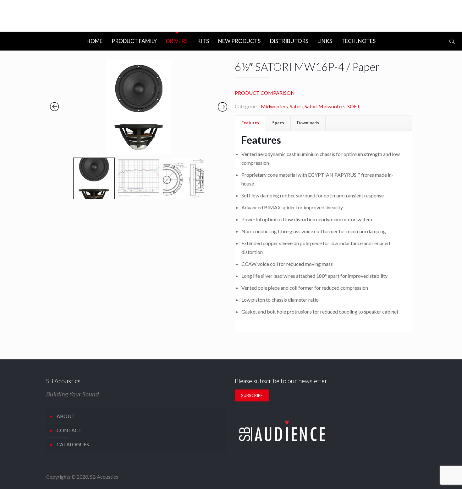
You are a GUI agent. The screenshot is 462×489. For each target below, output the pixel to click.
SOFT (353, 106)
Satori (296, 106)
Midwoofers (274, 106)
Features (250, 122)
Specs (278, 122)
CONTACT (69, 430)
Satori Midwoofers (325, 106)
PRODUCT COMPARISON (265, 93)
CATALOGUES (73, 444)
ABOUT (66, 416)
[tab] (250, 123)
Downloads (308, 122)
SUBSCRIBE (252, 395)
